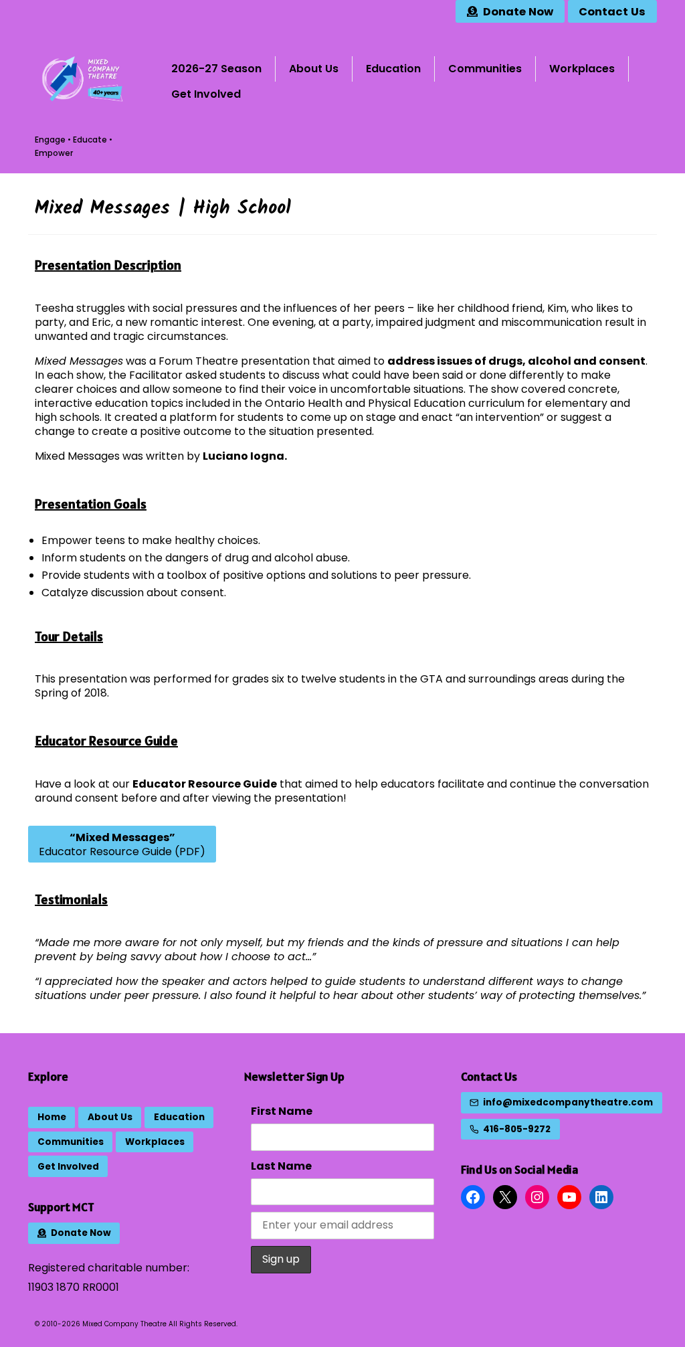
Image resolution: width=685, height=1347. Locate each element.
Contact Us (489, 1076)
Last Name (281, 1166)
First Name (281, 1111)
